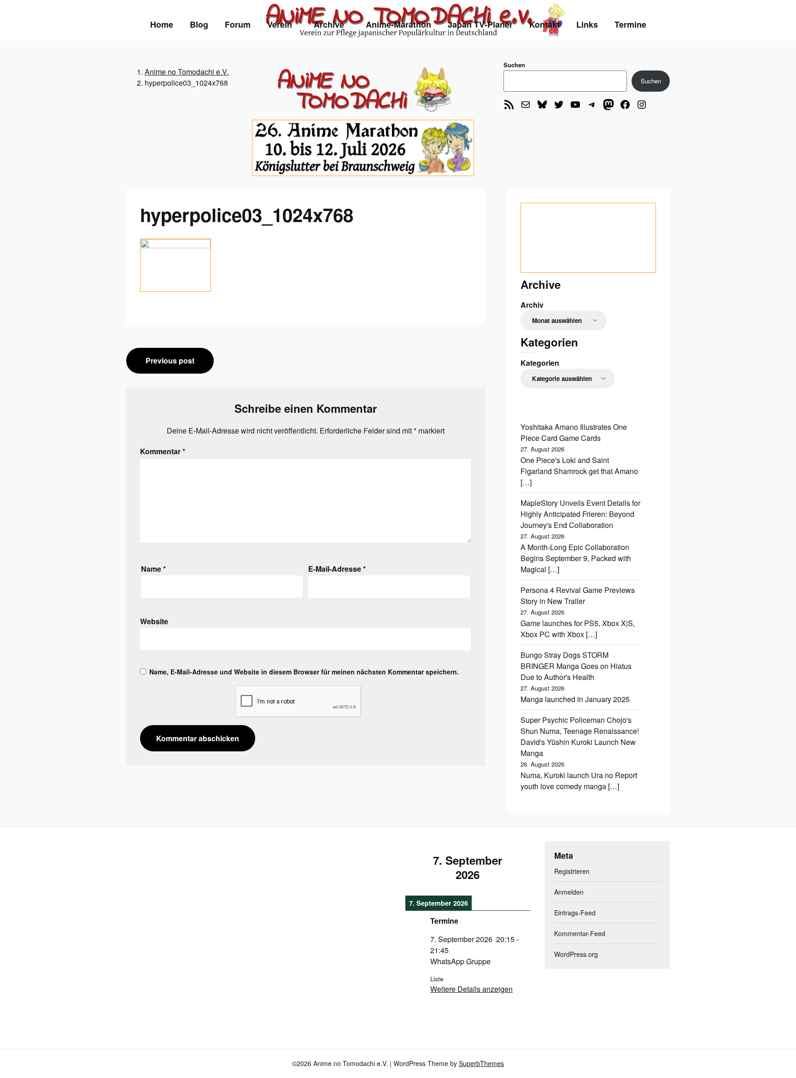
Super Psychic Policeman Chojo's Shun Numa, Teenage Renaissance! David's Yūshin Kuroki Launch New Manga (580, 736)
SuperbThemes (481, 1063)
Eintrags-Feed (575, 912)
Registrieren (572, 871)
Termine (630, 24)
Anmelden (569, 891)
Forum (238, 24)
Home (161, 24)
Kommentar (162, 451)
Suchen (514, 64)
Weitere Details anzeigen (471, 989)
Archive (329, 24)
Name (153, 568)
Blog (199, 24)
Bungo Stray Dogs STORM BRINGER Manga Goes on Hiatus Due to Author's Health (576, 666)
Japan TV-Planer (480, 24)
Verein (279, 24)
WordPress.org (576, 954)
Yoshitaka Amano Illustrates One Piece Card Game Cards (574, 432)
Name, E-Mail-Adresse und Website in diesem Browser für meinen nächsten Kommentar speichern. (304, 671)
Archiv (532, 304)
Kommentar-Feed (579, 933)
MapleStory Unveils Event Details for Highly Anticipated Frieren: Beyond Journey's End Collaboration (580, 514)
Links (587, 24)
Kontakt (544, 24)
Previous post (170, 360)
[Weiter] (517, 867)
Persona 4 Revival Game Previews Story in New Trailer (578, 595)
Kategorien (540, 362)
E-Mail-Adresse (337, 568)
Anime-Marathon (398, 24)
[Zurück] (417, 867)
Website (154, 621)
